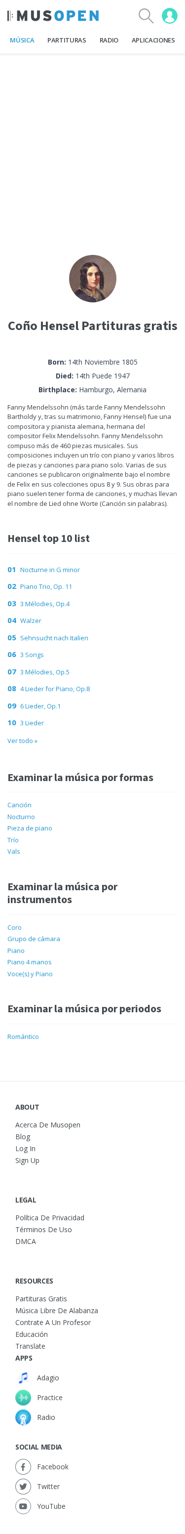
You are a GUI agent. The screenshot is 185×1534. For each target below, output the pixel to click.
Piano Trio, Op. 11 (46, 586)
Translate (30, 1346)
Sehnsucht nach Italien (54, 637)
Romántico (23, 1036)
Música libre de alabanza (56, 1310)
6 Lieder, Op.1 (40, 706)
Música (22, 40)
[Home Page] (53, 15)
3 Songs (32, 654)
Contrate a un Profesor (53, 1322)
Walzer (30, 620)
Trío (13, 839)
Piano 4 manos (29, 961)
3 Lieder (32, 722)
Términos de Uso (43, 1229)
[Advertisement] (92, 146)
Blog (22, 1136)
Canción (19, 804)
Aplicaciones (153, 40)
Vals (13, 851)
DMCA (25, 1241)
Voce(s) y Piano (30, 973)
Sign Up (27, 1160)
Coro (14, 927)
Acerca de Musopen (47, 1124)
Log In (25, 1148)
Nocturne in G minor (50, 569)
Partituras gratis (41, 1298)
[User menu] (170, 16)
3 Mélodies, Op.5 (45, 671)
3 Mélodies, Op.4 (45, 603)
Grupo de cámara (33, 938)
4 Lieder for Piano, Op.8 (55, 688)
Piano (16, 950)
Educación (31, 1334)
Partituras (66, 40)
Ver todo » (22, 740)
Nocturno (21, 816)
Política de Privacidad (49, 1217)
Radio (109, 40)
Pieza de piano (29, 828)
